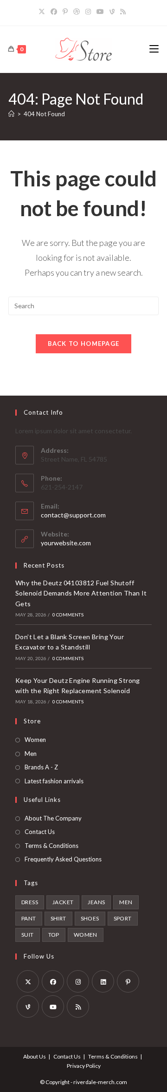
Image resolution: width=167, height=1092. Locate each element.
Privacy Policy (84, 1065)
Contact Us (40, 831)
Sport (123, 918)
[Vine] (112, 11)
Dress (29, 902)
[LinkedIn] (103, 981)
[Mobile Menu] (154, 49)
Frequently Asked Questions (63, 859)
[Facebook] (54, 11)
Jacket (62, 902)
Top (53, 934)
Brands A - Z (41, 767)
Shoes (90, 918)
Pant (28, 918)
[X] (43, 11)
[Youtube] (100, 11)
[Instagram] (88, 11)
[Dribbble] (77, 11)
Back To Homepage (84, 343)
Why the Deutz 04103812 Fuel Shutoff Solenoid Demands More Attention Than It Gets (81, 593)
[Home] (11, 114)
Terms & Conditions (51, 845)
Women (35, 739)
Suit (27, 934)
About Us (34, 1056)
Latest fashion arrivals (54, 781)
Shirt (58, 918)
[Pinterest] (65, 11)
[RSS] (122, 11)
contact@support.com (73, 515)
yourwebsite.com (66, 543)
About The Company (53, 818)
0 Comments (68, 614)
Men (31, 753)
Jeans (96, 902)
